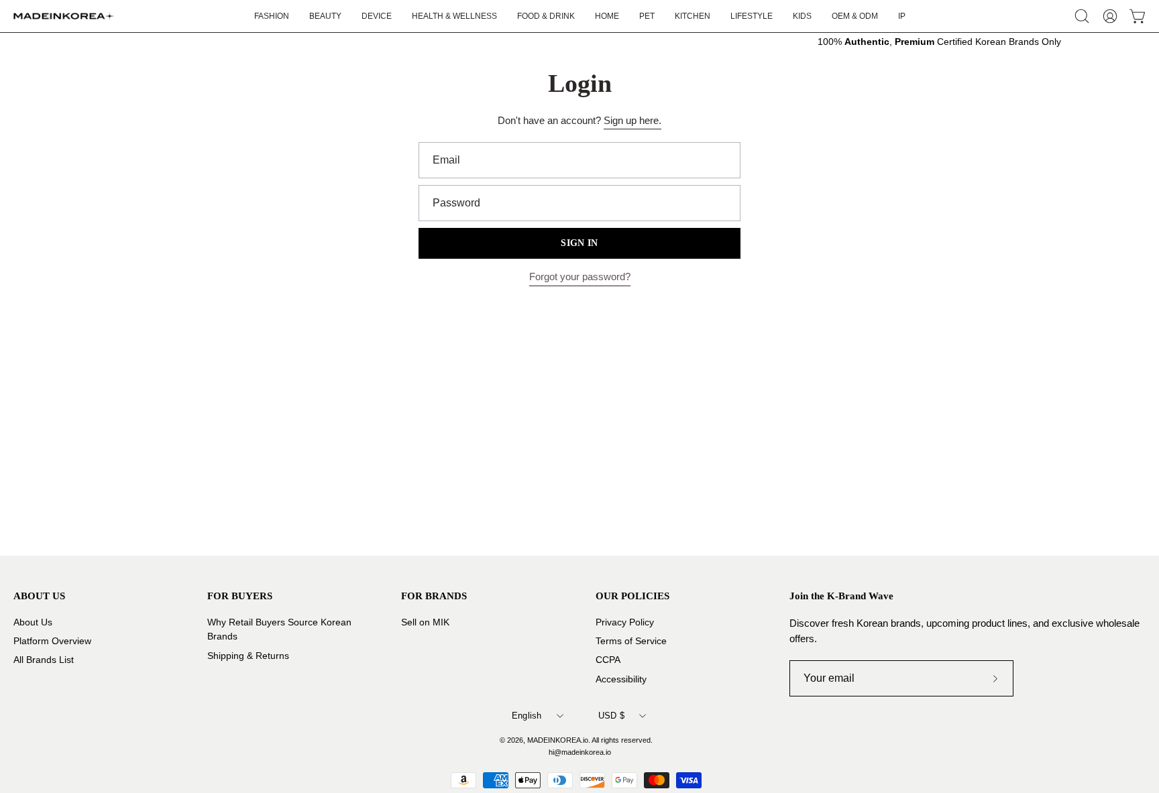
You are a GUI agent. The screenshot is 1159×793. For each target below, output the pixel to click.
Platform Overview (52, 641)
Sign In (579, 243)
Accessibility (621, 679)
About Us (32, 622)
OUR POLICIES (632, 595)
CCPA (608, 660)
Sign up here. (632, 120)
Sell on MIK (425, 622)
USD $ (611, 716)
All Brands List (43, 660)
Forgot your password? (579, 276)
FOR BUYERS (239, 595)
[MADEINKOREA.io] (63, 16)
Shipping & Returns (248, 655)
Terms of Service (631, 641)
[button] (751, 16)
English (527, 716)
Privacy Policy (625, 622)
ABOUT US (39, 595)
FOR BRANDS (434, 595)
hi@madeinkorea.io (580, 752)
